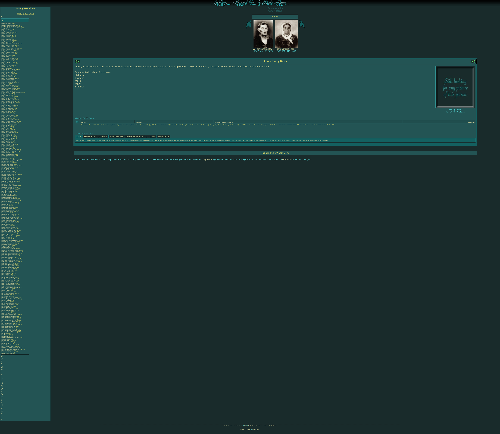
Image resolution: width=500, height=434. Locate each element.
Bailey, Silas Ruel (6, 148)
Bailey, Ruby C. (6, 139)
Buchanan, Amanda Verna (9, 314)
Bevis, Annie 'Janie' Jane (8, 200)
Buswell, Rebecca (6, 350)
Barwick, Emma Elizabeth (9, 178)
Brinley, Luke (5, 290)
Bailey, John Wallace (7, 108)
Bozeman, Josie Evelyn (8, 260)
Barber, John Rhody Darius (9, 165)
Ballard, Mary (5, 158)
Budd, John (5, 334)
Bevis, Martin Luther (7, 211)
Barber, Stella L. (6, 170)
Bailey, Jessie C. (6, 91)
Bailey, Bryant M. (6, 39)
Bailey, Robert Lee (6, 135)
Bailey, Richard (6, 134)
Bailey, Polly (5, 128)
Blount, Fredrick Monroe (8, 236)
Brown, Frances (6, 300)
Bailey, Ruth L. (5, 141)
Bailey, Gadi (5, 68)
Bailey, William (5, 152)
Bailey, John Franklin (7, 96)
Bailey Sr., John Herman (8, 102)
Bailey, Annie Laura (7, 32)
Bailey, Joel (5, 95)
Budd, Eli (4, 333)
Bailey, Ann (4, 31)
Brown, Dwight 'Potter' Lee (9, 299)
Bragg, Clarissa (6, 271)
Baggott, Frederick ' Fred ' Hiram (11, 28)
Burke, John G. (6, 343)
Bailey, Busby (5, 42)
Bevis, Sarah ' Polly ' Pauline (10, 218)
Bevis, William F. (6, 226)
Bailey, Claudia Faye (7, 52)
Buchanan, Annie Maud (8, 316)
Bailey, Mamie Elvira (7, 117)
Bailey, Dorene (6, 61)
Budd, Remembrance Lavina (10, 337)
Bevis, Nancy (5, 213)
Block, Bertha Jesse (7, 233)
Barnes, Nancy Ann (7, 172)
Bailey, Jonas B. (6, 114)
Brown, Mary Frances (7, 304)
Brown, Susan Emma (7, 309)
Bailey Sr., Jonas (6, 109)
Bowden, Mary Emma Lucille (9, 250)
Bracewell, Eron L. (6, 269)
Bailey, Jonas (5, 112)
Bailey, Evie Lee (6, 66)
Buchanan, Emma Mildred (9, 319)
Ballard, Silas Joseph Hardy (9, 160)
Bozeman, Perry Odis (7, 263)
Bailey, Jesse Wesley (7, 86)
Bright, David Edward (7, 283)
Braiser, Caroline (6, 273)
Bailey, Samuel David (7, 144)
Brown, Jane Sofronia (7, 303)
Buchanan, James (7, 323)
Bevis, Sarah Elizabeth (8, 217)
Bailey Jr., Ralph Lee (7, 132)
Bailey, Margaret (6, 118)
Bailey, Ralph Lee (6, 131)
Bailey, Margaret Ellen (7, 119)
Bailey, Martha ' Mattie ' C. (9, 121)
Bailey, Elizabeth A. (7, 62)
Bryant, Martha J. (6, 313)
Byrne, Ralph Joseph (7, 353)
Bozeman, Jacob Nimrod (8, 256)
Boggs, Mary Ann (6, 246)
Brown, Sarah (5, 307)
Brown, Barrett (5, 296)
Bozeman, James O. (7, 257)
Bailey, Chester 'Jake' (7, 49)
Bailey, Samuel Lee (7, 145)
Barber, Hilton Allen (7, 164)
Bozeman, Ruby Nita (7, 264)
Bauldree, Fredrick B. (7, 187)
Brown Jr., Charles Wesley (9, 297)
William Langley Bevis (263, 49)
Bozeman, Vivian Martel (8, 267)
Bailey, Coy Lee (6, 55)
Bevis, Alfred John (6, 197)
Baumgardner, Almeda (8, 190)
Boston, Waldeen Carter (8, 248)
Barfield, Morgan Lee (7, 171)
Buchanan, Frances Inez (8, 320)
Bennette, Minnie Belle (8, 194)
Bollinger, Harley (6, 247)
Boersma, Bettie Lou (7, 244)
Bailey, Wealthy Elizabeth (9, 151)
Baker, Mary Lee (6, 157)
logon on (208, 159)
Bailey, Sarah (5, 147)
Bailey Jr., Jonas (6, 111)
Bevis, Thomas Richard (8, 223)
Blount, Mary (5, 237)
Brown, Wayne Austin (7, 310)
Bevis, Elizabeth (6, 201)
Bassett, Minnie (6, 184)
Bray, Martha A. (6, 276)
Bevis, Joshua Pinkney (8, 210)
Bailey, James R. (6, 81)
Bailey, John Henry (7, 98)
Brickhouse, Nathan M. (8, 279)
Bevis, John (5, 204)
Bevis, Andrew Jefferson (8, 198)
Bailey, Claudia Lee (7, 53)
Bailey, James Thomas (8, 82)
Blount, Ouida (5, 238)
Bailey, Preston (6, 129)
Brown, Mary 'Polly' (7, 306)
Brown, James (5, 301)
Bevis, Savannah (6, 220)
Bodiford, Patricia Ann (7, 243)
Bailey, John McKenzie (8, 105)
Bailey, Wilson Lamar (7, 154)
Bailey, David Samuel (7, 58)
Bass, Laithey (5, 183)
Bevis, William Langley (8, 227)
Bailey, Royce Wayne (7, 138)
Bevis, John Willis (6, 208)
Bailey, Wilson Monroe (8, 155)
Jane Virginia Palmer (286, 49)
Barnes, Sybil (5, 177)
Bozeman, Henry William (8, 254)
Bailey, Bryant (5, 38)
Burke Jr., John (6, 342)
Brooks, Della (5, 294)
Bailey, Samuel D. (6, 142)
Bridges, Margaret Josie (8, 280)
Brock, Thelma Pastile (7, 293)
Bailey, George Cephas (8, 69)
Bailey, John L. (5, 104)
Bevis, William (5, 224)
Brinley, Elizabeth (6, 289)
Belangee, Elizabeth (7, 191)
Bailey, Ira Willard (6, 76)
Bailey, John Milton (7, 107)
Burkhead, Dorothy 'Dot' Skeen (10, 347)
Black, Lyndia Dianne (7, 228)
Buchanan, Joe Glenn (8, 326)
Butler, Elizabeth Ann (7, 352)
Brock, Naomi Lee (6, 291)
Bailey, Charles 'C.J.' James (9, 48)
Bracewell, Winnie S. (7, 270)
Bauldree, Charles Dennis (9, 185)
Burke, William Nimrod (7, 346)
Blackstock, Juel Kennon (8, 230)
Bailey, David (5, 56)
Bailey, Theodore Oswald (8, 150)
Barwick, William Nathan (8, 180)
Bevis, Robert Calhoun (8, 214)
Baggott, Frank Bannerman (9, 26)
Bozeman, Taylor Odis (8, 266)
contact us (287, 159)
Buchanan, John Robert (8, 329)
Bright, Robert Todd (7, 286)
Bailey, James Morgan (8, 79)
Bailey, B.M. (5, 33)
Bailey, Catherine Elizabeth (9, 43)
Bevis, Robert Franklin (8, 215)
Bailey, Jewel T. (6, 94)
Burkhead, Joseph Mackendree (10, 349)
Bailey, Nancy (5, 127)
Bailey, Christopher (7, 51)
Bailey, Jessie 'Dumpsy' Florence (11, 92)
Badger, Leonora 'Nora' (8, 25)
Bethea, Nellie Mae (7, 195)
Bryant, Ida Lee (6, 312)
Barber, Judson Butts (7, 167)
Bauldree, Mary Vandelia (8, 188)
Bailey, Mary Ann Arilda (8, 122)
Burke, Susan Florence (8, 345)
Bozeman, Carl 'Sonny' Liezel (10, 251)
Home (242, 429)
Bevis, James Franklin (7, 203)
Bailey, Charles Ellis (7, 46)
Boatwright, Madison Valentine (10, 240)
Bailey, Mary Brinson (7, 124)
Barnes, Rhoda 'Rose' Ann (9, 174)
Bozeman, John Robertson (9, 258)
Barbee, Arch (5, 161)
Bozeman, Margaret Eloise (9, 261)
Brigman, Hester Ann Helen (9, 287)
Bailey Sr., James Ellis (7, 78)
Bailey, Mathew (6, 125)
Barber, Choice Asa (7, 162)
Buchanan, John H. (7, 327)
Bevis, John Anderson (8, 207)
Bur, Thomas (5, 339)
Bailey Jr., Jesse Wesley (8, 88)
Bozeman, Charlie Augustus (9, 253)
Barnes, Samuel (6, 175)
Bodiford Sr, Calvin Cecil (8, 241)
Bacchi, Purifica (6, 23)
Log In (249, 429)
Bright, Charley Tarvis (7, 281)
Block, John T (5, 234)
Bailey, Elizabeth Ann (7, 64)
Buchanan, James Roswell (9, 324)
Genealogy (255, 429)
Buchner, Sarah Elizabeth (9, 332)
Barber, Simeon (6, 168)
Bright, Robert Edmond (8, 284)
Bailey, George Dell (7, 74)
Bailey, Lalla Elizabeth (8, 115)
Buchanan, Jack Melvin (8, 322)
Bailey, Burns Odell (7, 41)
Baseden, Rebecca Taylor (9, 181)
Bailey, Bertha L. (6, 36)
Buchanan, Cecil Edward (8, 317)
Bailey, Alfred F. (6, 29)
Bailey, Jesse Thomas (7, 85)
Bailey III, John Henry (7, 101)
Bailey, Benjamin (6, 35)
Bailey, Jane (5, 84)
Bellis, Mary (5, 193)
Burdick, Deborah (6, 340)
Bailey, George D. (6, 71)
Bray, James (5, 274)
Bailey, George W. (6, 75)
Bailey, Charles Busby (7, 45)
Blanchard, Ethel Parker (8, 231)
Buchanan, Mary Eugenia (9, 330)
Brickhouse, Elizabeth (8, 277)
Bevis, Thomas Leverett (8, 221)
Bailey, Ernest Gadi (7, 65)
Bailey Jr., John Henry (7, 99)
